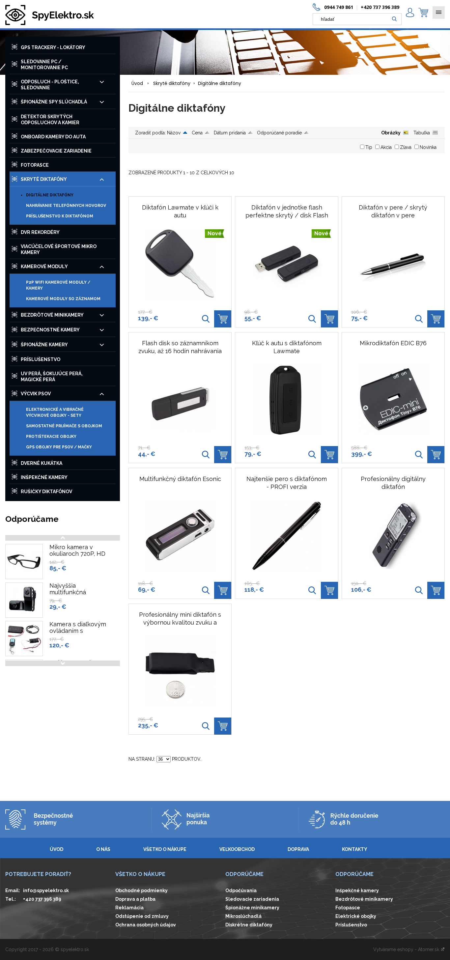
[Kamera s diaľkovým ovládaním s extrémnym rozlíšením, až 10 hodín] (24, 638)
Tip (368, 147)
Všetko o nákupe (164, 849)
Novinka (428, 147)
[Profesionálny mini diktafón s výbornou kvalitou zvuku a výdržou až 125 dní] (180, 671)
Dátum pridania (230, 132)
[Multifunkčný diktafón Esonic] (180, 535)
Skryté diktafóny (171, 83)
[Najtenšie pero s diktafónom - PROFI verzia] (287, 535)
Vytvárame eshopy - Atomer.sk (406, 949)
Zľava (405, 147)
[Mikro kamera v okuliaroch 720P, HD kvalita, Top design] (24, 561)
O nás (103, 849)
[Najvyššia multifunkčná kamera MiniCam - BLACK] (24, 600)
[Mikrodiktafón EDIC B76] (393, 400)
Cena (197, 132)
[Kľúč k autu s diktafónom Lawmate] (287, 400)
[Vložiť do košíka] (222, 318)
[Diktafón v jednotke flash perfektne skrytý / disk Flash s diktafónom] (312, 318)
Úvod (137, 83)
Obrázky (391, 132)
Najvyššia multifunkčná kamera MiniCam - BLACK (74, 595)
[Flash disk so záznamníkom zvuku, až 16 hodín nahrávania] (180, 400)
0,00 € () (423, 12)
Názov (174, 132)
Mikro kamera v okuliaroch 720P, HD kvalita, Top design (77, 554)
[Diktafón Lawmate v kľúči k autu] (205, 318)
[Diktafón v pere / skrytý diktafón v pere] (393, 264)
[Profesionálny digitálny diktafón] (393, 535)
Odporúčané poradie (279, 132)
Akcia (386, 147)
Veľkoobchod (237, 849)
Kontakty (354, 849)
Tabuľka (421, 132)
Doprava (298, 849)
